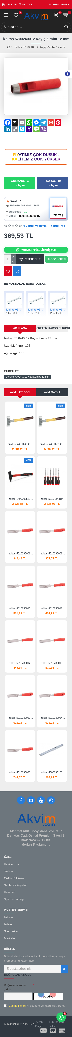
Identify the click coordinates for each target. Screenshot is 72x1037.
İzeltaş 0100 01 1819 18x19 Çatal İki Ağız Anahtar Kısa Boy (36, 309)
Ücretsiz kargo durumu (52, 328)
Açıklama (20, 328)
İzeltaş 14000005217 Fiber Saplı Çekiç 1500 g (21, 498)
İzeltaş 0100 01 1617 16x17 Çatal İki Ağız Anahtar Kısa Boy (14, 309)
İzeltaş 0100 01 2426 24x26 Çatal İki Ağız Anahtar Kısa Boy (58, 309)
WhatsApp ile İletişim (20, 183)
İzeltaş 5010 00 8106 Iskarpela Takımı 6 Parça (53, 498)
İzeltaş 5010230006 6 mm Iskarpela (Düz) (21, 553)
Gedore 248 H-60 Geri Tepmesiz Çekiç (53, 444)
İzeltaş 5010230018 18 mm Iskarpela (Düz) (53, 663)
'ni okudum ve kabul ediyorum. (37, 1005)
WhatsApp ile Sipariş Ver (38, 250)
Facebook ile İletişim (52, 183)
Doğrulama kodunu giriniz (16, 987)
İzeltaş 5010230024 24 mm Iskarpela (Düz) (53, 717)
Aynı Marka (52, 392)
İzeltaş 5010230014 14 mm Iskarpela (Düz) (21, 663)
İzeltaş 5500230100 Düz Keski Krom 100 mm (53, 772)
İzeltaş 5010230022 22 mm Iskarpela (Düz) (21, 717)
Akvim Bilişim (39, 1024)
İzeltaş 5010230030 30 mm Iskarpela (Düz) (21, 772)
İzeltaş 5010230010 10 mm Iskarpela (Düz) (21, 608)
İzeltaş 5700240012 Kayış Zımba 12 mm (27, 376)
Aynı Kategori (20, 392)
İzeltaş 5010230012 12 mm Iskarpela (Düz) (53, 608)
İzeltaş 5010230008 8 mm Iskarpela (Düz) (53, 553)
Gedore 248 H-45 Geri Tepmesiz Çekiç (21, 444)
